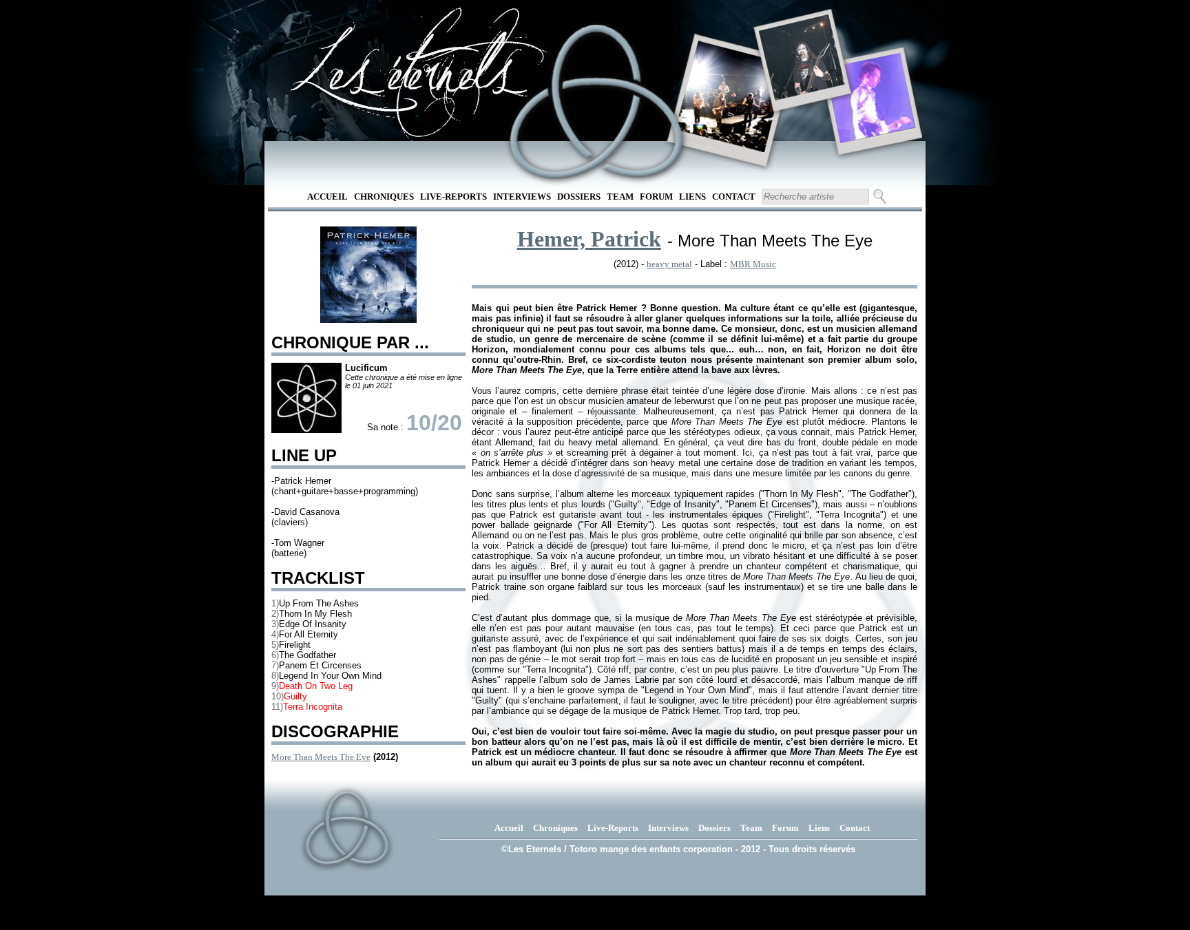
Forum (656, 196)
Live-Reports (453, 196)
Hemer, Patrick (589, 238)
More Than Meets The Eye (320, 757)
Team (620, 196)
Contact (733, 196)
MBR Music (753, 264)
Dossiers (579, 196)
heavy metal (669, 264)
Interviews (522, 196)
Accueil (327, 196)
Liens (692, 196)
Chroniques (384, 196)
